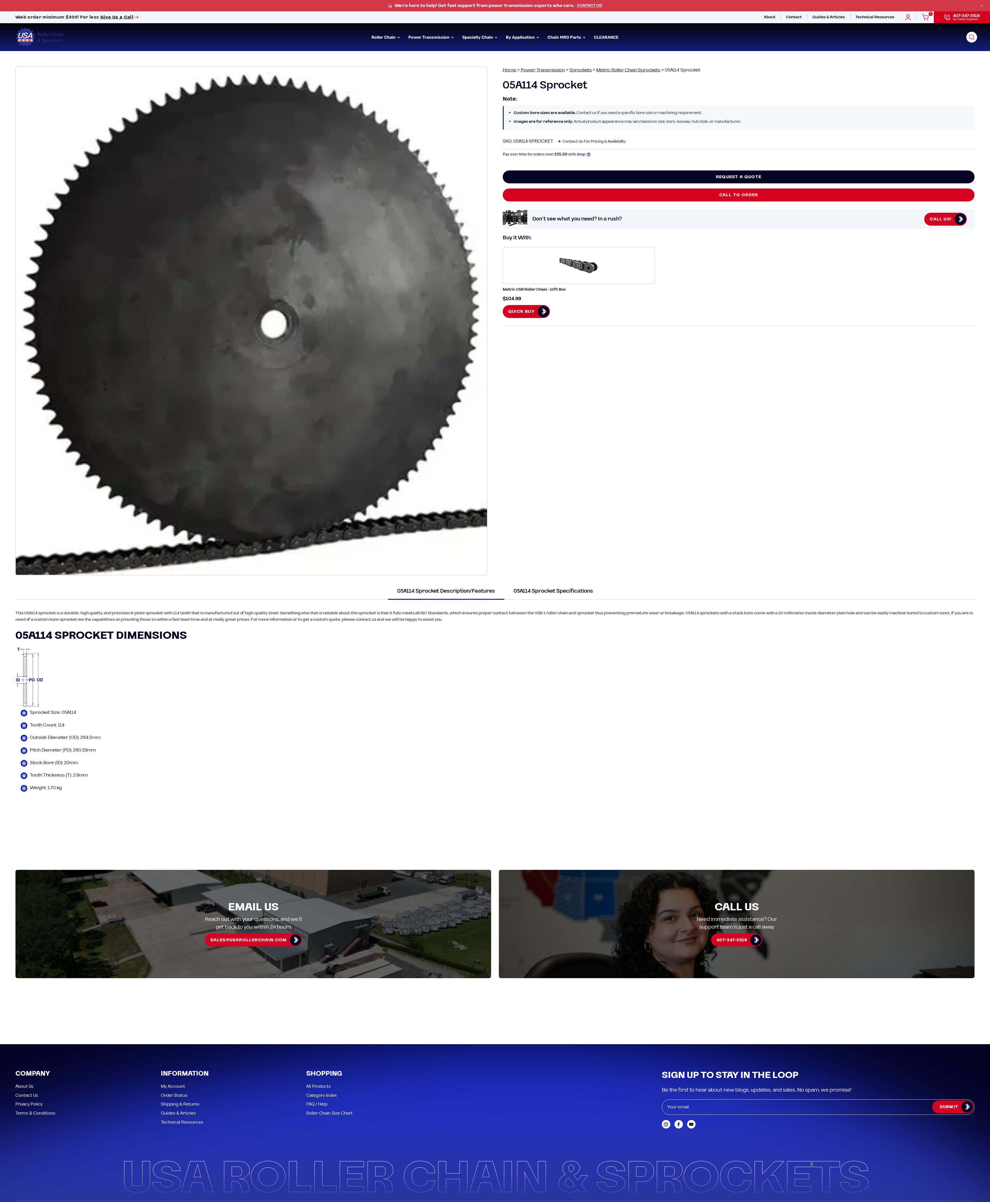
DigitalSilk (961, 1165)
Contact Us (26, 1049)
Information (185, 1027)
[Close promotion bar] (981, 5)
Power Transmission (543, 70)
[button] (971, 37)
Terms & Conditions (35, 1067)
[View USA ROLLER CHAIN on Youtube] (691, 1078)
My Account (173, 1040)
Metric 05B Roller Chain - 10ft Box (534, 289)
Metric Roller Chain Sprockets (628, 70)
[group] (495, 6)
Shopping (324, 1027)
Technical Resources (182, 1075)
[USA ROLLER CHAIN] (39, 37)
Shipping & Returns (180, 1057)
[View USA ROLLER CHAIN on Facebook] (678, 1078)
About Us (24, 1040)
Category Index (321, 1049)
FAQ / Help (316, 1057)
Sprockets (581, 70)
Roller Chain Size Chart (329, 1067)
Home (510, 70)
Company (32, 1027)
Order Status (174, 1049)
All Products (318, 1040)
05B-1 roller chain (551, 613)
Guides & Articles (178, 1067)
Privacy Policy (29, 1057)
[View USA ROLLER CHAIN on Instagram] (666, 1078)
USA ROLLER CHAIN (47, 1165)
